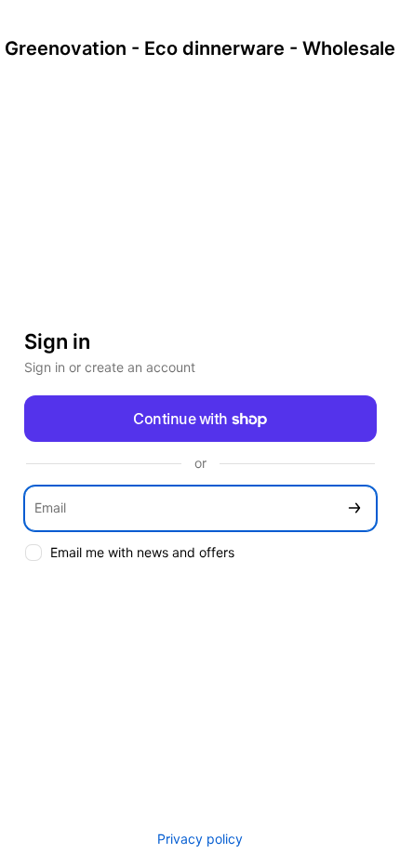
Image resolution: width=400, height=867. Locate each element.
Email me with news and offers (142, 552)
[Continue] (354, 508)
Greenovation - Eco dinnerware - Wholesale (200, 48)
